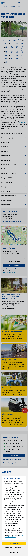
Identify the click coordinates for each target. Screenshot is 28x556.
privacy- (21, 535)
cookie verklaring (10, 537)
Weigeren (13, 552)
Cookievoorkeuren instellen (13, 548)
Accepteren (13, 543)
